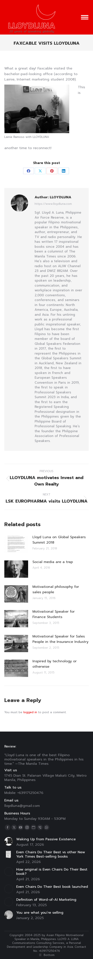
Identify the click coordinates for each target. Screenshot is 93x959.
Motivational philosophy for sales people (55, 589)
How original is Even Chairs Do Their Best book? (51, 871)
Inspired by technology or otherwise (54, 664)
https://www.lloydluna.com (53, 204)
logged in (30, 712)
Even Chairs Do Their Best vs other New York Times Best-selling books (50, 854)
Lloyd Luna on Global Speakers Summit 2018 (59, 540)
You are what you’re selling (39, 912)
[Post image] (16, 544)
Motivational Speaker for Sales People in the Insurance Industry (60, 639)
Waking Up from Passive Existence (46, 839)
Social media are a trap (52, 562)
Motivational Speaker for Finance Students (53, 614)
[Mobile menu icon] (85, 17)
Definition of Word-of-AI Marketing (46, 899)
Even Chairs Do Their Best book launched (52, 887)
